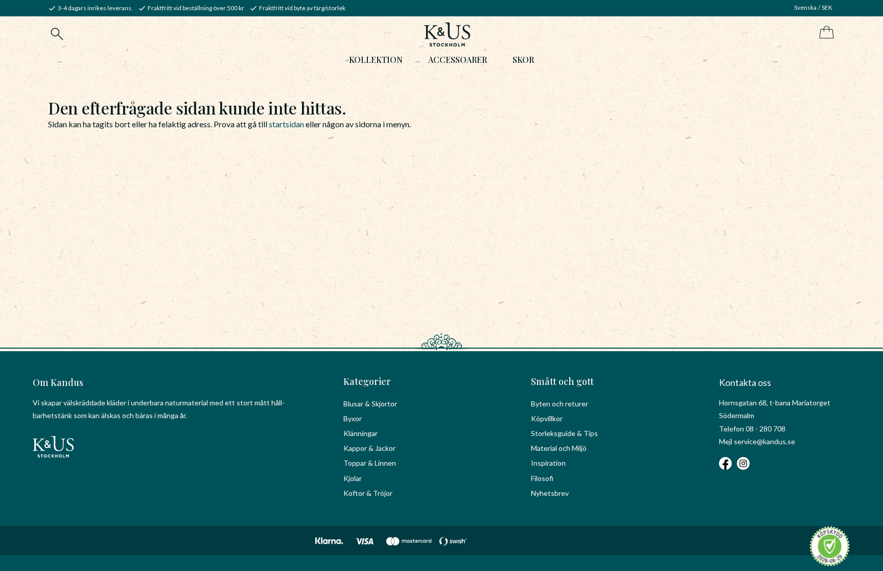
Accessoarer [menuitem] (457, 59)
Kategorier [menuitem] (367, 381)
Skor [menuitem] (523, 59)
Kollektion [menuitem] (376, 59)
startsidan (286, 124)
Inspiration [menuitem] (548, 463)
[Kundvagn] (824, 33)
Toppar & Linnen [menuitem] (369, 463)
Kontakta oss (745, 382)
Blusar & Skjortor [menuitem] (370, 403)
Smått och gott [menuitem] (562, 381)
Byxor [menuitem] (352, 418)
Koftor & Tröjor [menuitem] (367, 493)
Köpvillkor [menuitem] (547, 418)
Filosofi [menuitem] (542, 478)
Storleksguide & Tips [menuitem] (564, 433)
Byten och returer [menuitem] (559, 403)
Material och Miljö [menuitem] (559, 448)
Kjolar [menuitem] (352, 478)
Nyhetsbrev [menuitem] (550, 493)
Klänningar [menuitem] (360, 433)
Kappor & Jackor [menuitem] (369, 448)
